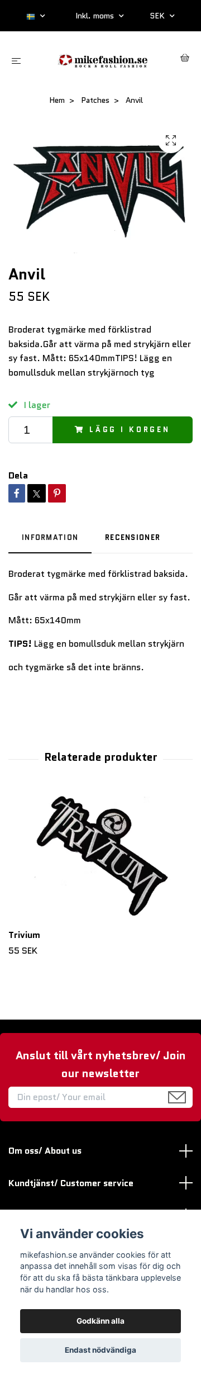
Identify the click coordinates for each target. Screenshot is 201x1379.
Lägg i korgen (129, 429)
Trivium (24, 934)
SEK (158, 15)
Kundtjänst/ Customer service (70, 1183)
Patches (95, 100)
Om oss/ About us (45, 1150)
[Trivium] (100, 857)
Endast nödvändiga (100, 1349)
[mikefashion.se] (103, 59)
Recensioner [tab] (132, 537)
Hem (57, 100)
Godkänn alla (100, 1320)
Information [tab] (50, 537)
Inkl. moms (95, 15)
